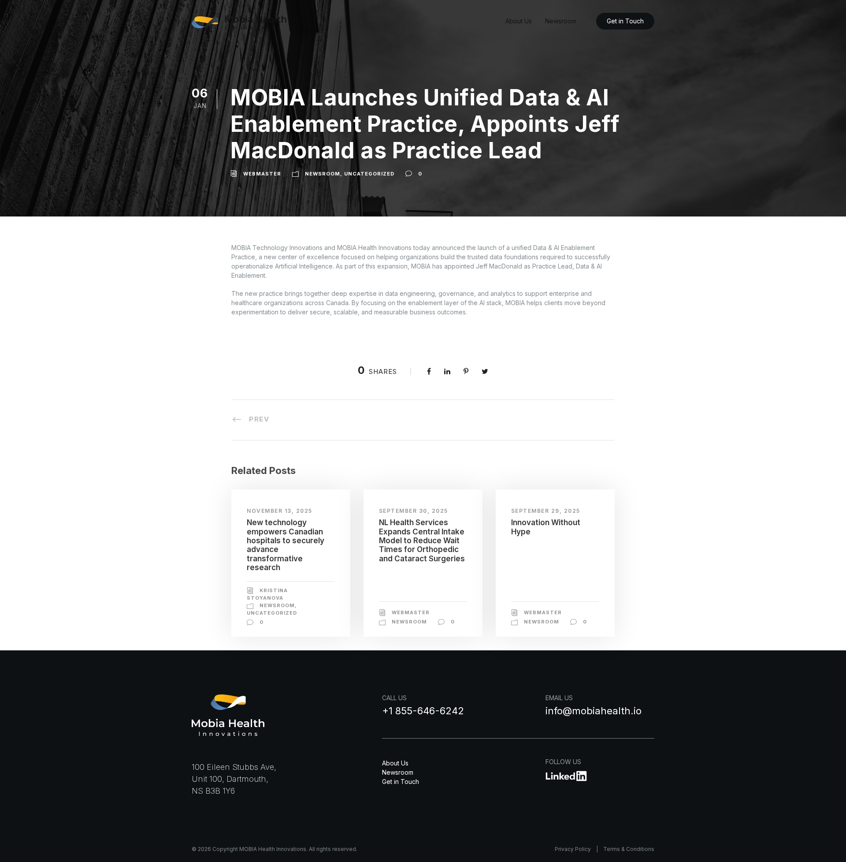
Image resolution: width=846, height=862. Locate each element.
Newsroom (560, 21)
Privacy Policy (573, 849)
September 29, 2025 (545, 510)
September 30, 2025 (413, 510)
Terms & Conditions (628, 849)
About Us (518, 21)
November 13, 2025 (279, 510)
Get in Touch (625, 21)
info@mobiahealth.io (593, 710)
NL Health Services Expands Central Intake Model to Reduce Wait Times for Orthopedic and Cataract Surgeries (422, 540)
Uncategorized (369, 174)
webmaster (262, 174)
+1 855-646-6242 (423, 710)
